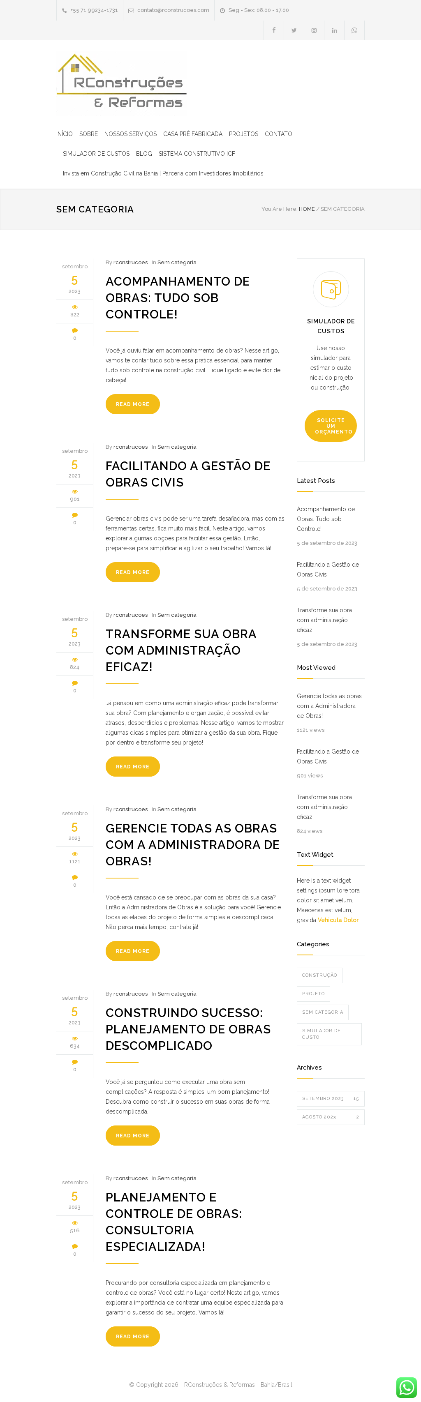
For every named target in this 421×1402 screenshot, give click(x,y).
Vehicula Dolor (338, 920)
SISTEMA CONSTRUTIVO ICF (197, 153)
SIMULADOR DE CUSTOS (96, 153)
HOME (307, 209)
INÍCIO (64, 134)
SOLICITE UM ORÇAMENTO (334, 426)
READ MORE (133, 404)
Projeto (313, 993)
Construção (319, 975)
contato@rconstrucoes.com (173, 10)
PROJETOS (243, 134)
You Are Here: (279, 209)
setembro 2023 (330, 1098)
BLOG (144, 153)
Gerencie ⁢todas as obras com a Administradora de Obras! (193, 844)
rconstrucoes (130, 262)
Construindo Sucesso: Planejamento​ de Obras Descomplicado (188, 1029)
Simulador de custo (321, 1034)
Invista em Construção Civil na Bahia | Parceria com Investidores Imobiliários (163, 173)
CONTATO (278, 134)
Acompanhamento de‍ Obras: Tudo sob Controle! (178, 297)
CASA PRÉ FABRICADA (192, 134)
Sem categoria (177, 262)
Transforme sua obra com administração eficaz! (181, 650)
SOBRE (88, 134)
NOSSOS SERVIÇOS (130, 134)
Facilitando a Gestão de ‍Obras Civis (328, 569)
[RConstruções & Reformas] (121, 83)
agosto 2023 (330, 1117)
